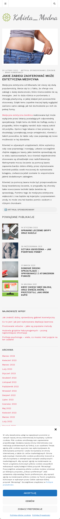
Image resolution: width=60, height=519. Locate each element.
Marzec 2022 (8, 417)
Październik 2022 (10, 386)
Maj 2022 (6, 408)
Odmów (30, 501)
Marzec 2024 (8, 356)
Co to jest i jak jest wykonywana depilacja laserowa (27, 322)
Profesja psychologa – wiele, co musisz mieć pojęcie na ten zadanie (29, 338)
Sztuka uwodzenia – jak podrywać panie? (36, 250)
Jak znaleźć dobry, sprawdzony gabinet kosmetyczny (28, 317)
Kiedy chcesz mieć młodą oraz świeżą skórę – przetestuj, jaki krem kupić (36, 291)
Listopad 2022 (9, 382)
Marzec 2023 (8, 365)
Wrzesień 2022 (9, 391)
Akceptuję (30, 493)
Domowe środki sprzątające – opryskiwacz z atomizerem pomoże (37, 272)
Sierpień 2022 (9, 395)
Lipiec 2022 (8, 399)
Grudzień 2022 (9, 378)
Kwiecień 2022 (9, 413)
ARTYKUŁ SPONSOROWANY (33, 70)
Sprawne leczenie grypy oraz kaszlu (36, 231)
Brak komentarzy (14, 72)
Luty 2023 (7, 369)
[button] (55, 429)
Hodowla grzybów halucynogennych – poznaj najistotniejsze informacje (24, 331)
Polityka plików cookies (20, 515)
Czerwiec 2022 (9, 404)
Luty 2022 (7, 421)
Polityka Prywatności (41, 515)
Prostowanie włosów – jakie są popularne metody (27, 326)
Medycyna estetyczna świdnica (17, 115)
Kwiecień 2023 (9, 360)
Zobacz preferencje (30, 509)
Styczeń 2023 (9, 373)
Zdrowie (51, 70)
